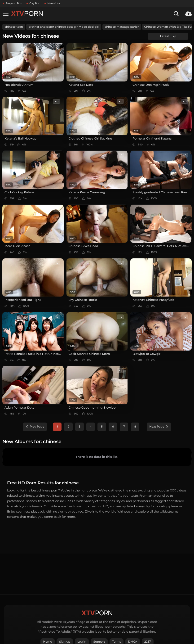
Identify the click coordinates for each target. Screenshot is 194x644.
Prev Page (37, 426)
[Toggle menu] (5, 13)
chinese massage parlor (122, 27)
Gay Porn (35, 3)
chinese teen (13, 27)
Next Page (156, 426)
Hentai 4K (53, 3)
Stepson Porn (14, 3)
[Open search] (176, 13)
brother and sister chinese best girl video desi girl (63, 27)
